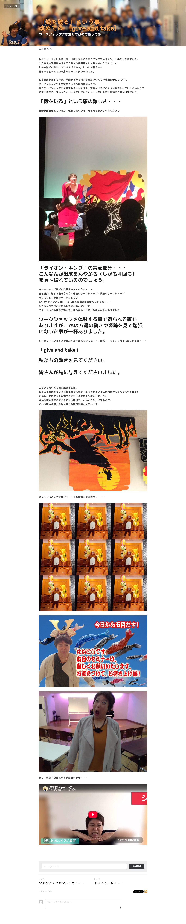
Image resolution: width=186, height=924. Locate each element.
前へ (43, 879)
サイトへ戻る (13, 6)
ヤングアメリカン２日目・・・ (62, 883)
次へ (96, 879)
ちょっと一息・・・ (109, 883)
